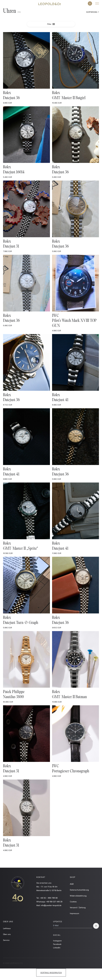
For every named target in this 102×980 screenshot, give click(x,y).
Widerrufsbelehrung (78, 896)
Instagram (57, 940)
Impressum (74, 913)
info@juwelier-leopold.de (51, 905)
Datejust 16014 (13, 172)
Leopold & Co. (51, 4)
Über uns (7, 934)
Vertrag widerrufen (51, 973)
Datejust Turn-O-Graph (20, 623)
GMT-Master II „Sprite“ (20, 549)
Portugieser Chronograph (70, 771)
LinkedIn (56, 947)
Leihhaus (7, 928)
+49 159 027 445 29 (54, 901)
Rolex (7, 93)
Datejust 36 (11, 98)
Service (6, 940)
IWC (55, 316)
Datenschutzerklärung (79, 890)
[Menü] (97, 3)
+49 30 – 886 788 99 (49, 898)
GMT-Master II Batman (69, 697)
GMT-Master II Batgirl (68, 98)
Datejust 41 (60, 400)
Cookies (73, 901)
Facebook (57, 944)
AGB (72, 884)
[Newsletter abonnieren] (96, 926)
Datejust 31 (11, 246)
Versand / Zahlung (78, 907)
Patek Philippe (14, 692)
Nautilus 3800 (13, 697)
